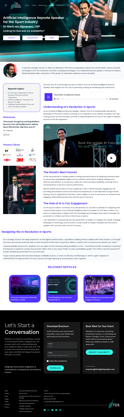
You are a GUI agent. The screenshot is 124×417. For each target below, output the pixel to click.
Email (50, 353)
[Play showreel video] (82, 145)
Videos (6, 401)
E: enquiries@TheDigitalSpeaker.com (54, 401)
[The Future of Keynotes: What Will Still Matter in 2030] (25, 285)
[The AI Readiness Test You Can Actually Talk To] (62, 285)
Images (7, 399)
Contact (70, 5)
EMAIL (52, 38)
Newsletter (61, 5)
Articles (51, 5)
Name (51, 344)
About (27, 5)
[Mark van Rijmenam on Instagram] (60, 410)
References (43, 5)
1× (106, 99)
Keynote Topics (23, 393)
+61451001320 (32, 38)
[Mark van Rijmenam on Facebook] (56, 410)
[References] (6, 136)
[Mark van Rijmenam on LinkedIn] (45, 410)
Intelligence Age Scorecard (26, 409)
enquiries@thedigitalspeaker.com (100, 369)
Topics (34, 5)
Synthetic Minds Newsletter (26, 403)
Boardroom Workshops (25, 411)
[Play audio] (55, 99)
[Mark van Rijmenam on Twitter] (49, 410)
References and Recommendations (29, 400)
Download (55, 368)
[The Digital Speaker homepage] (16, 5)
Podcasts (7, 404)
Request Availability (99, 352)
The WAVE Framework (25, 406)
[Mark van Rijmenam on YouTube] (52, 410)
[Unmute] (110, 99)
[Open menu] (6, 5)
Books (6, 396)
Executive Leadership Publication (28, 391)
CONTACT (11, 38)
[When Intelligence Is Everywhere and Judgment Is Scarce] (99, 285)
